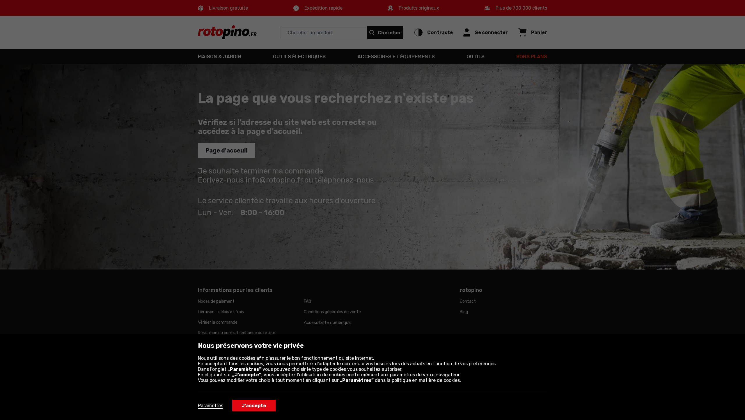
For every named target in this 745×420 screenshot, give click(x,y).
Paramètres (210, 405)
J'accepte (254, 405)
